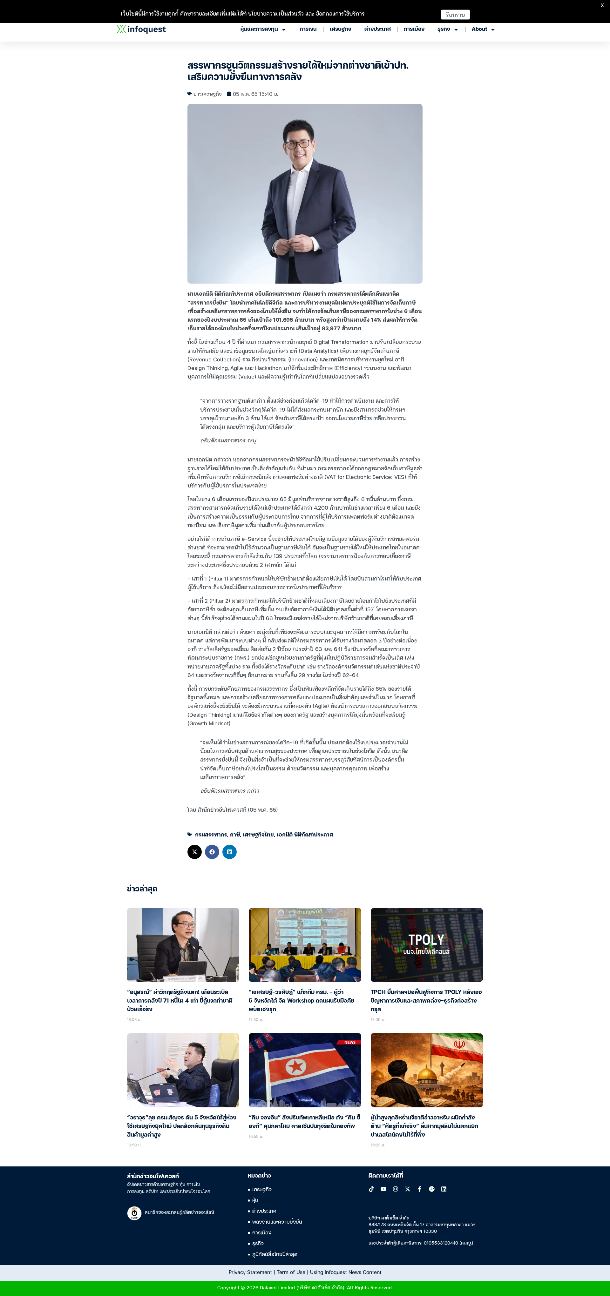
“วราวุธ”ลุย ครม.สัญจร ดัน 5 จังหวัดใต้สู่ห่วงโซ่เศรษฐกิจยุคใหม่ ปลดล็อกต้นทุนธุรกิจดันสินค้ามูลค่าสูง (181, 1126)
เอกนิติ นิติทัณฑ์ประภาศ (305, 834)
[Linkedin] (444, 1189)
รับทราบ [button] (455, 14)
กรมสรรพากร (211, 834)
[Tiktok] (371, 1189)
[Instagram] (395, 1189)
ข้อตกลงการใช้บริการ (340, 13)
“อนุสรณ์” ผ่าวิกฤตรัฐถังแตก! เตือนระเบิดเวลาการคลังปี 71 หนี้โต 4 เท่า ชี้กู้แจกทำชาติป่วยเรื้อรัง (180, 1001)
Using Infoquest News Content (346, 1272)
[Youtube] (383, 1189)
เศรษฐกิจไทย (258, 834)
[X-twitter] (407, 1189)
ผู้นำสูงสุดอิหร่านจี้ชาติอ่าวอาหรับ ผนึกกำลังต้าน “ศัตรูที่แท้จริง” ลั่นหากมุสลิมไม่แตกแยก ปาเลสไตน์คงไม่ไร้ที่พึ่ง (424, 1126)
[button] (194, 852)
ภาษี (235, 834)
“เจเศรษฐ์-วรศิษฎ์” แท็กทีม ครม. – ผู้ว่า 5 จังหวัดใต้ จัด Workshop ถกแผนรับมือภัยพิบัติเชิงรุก (301, 1001)
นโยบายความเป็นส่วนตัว (276, 13)
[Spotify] (432, 1189)
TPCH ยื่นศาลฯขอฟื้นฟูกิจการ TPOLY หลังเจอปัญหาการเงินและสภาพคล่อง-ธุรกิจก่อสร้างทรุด (426, 1001)
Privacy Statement (250, 1272)
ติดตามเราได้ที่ (386, 1175)
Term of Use (291, 1272)
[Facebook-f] (420, 1189)
